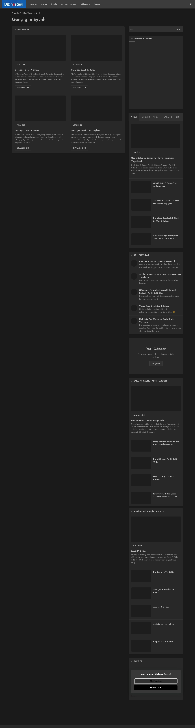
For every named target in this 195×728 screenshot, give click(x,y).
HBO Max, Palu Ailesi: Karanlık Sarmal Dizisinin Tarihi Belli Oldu (157, 292)
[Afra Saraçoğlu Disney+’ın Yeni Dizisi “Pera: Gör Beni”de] (141, 239)
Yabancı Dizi (139, 415)
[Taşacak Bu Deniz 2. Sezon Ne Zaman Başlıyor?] (141, 205)
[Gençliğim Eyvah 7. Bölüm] (40, 48)
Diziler (44, 4)
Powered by (135, 696)
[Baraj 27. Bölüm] (156, 529)
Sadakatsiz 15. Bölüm (163, 624)
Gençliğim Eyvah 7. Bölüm (27, 70)
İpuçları (54, 4)
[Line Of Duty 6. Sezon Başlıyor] (141, 480)
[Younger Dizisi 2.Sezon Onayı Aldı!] (156, 398)
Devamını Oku (23, 87)
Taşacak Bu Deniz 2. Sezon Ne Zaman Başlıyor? (166, 202)
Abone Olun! (156, 688)
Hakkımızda (85, 4)
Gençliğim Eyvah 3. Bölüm (27, 130)
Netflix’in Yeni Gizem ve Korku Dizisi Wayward (156, 320)
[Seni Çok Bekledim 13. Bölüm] (141, 593)
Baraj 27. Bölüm (138, 550)
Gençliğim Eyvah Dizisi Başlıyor (85, 130)
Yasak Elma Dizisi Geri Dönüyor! (154, 306)
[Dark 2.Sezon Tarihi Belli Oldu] (141, 463)
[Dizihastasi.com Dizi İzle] (14, 4)
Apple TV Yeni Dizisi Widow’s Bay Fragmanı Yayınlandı (160, 276)
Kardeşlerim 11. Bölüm (163, 572)
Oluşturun (156, 363)
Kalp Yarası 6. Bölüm (163, 641)
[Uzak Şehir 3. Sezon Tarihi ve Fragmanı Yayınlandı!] (155, 136)
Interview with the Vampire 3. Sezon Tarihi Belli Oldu (166, 495)
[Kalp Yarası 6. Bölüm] (141, 646)
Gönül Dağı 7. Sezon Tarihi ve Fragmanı (166, 185)
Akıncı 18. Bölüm (161, 606)
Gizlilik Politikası (68, 4)
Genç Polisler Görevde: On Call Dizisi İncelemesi (166, 443)
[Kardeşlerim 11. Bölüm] (141, 576)
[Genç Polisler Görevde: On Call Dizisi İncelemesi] (141, 446)
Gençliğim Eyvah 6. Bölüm (83, 70)
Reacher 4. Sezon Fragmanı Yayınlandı (157, 261)
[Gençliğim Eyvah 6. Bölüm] (96, 48)
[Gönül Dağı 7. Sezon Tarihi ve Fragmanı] (141, 187)
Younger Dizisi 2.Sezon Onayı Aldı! (147, 420)
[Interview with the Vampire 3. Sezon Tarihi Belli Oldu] (141, 498)
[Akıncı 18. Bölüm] (141, 611)
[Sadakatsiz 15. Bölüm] (141, 628)
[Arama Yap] (191, 4)
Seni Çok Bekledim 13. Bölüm (163, 591)
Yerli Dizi (21, 65)
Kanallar (33, 4)
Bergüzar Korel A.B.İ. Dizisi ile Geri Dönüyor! (166, 219)
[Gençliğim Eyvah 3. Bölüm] (40, 108)
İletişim (97, 4)
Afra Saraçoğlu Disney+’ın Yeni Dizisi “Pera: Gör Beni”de (165, 238)
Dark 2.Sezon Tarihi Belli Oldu (165, 460)
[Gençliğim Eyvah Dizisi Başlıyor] (96, 108)
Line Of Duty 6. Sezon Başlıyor (163, 478)
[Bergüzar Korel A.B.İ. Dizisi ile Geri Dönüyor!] (141, 222)
